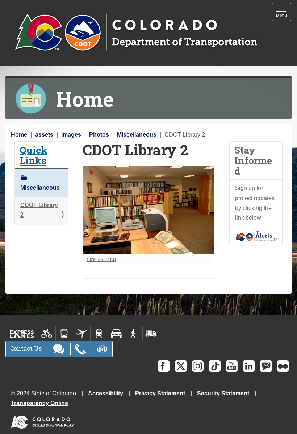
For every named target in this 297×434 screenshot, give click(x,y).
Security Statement (223, 393)
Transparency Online (39, 403)
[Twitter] (180, 366)
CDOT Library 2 (39, 210)
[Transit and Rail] (64, 333)
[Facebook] (163, 366)
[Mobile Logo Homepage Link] (136, 33)
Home (19, 135)
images (71, 135)
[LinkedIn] (249, 366)
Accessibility (105, 393)
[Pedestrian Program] (134, 333)
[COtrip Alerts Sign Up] (256, 235)
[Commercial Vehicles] (151, 333)
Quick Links (33, 155)
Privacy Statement (160, 393)
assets (44, 135)
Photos (99, 135)
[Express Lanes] (21, 333)
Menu (283, 12)
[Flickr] (283, 366)
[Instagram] (197, 366)
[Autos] (116, 333)
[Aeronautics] (82, 333)
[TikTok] (214, 366)
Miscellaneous (136, 135)
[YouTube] (231, 366)
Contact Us (26, 348)
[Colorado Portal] (44, 420)
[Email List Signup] (266, 366)
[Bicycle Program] (47, 333)
